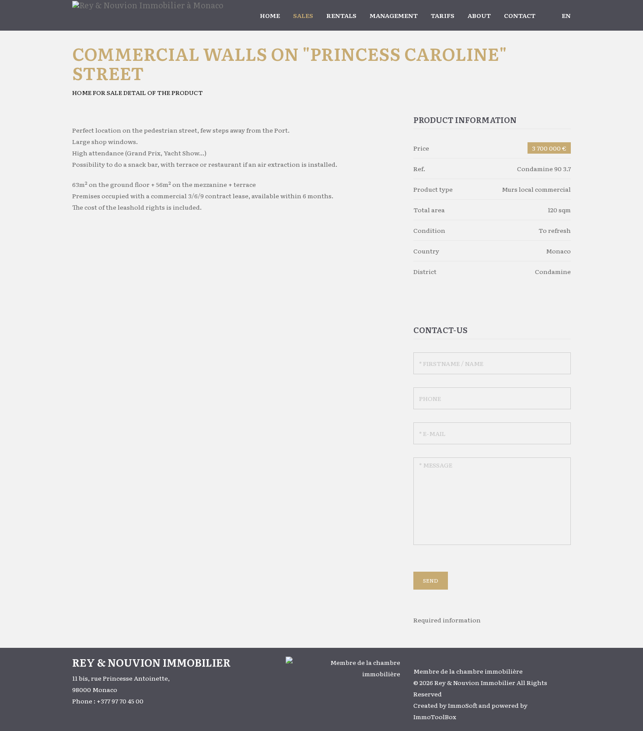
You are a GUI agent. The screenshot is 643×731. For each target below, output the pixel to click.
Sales (303, 15)
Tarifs (442, 15)
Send (430, 580)
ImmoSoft (462, 705)
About (479, 15)
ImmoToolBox (434, 716)
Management (394, 15)
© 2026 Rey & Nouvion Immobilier (464, 682)
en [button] (566, 15)
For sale (107, 92)
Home (270, 15)
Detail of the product (163, 92)
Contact (519, 15)
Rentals (341, 15)
